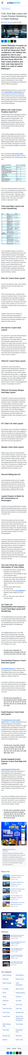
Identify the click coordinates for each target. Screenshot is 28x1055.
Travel (4, 1004)
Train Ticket (6, 1030)
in (5, 41)
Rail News (5, 979)
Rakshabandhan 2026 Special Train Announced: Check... (17, 936)
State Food (19, 1035)
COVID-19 (18, 996)
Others (4, 996)
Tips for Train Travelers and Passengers (19, 1018)
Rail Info (5, 1039)
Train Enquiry (19, 1024)
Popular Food (6, 1035)
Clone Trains (6, 1012)
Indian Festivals (7, 983)
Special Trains (20, 989)
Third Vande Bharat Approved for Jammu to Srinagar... (18, 942)
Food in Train (19, 1039)
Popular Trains (20, 979)
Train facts (18, 1000)
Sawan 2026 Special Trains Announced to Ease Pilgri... (17, 962)
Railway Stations (20, 992)
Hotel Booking (19, 975)
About (8, 1048)
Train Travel (19, 1004)
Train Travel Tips (7, 1008)
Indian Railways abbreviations (13, 92)
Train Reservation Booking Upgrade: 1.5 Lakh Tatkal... (17, 956)
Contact (14, 1048)
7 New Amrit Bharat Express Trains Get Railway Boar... (17, 949)
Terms (19, 1048)
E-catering (5, 989)
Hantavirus (6, 1000)
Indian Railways (6, 8)
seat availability (19, 590)
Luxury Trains (6, 1016)
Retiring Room (20, 1012)
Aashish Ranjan (7, 22)
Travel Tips (19, 1008)
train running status (17, 153)
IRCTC (4, 992)
